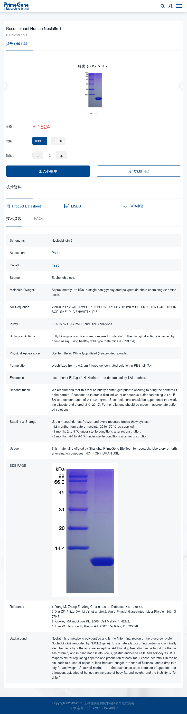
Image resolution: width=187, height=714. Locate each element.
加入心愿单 (48, 171)
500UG (58, 140)
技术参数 (14, 218)
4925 (55, 265)
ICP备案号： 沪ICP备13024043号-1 (93, 707)
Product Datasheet (26, 206)
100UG (39, 140)
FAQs (39, 218)
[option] (93, 85)
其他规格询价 (139, 171)
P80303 (58, 252)
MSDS (76, 206)
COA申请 (137, 205)
